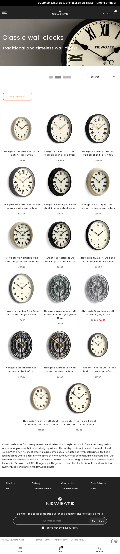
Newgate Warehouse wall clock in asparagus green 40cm (60, 314)
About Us (10, 483)
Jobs (93, 488)
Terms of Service (44, 539)
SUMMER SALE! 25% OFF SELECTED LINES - (64, 3)
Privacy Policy (70, 527)
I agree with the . (62, 527)
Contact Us (67, 483)
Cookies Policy (77, 539)
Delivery (36, 483)
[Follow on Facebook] (111, 541)
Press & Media (98, 483)
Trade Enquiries (69, 488)
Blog (8, 488)
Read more (48, 466)
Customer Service (42, 488)
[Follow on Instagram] (116, 541)
